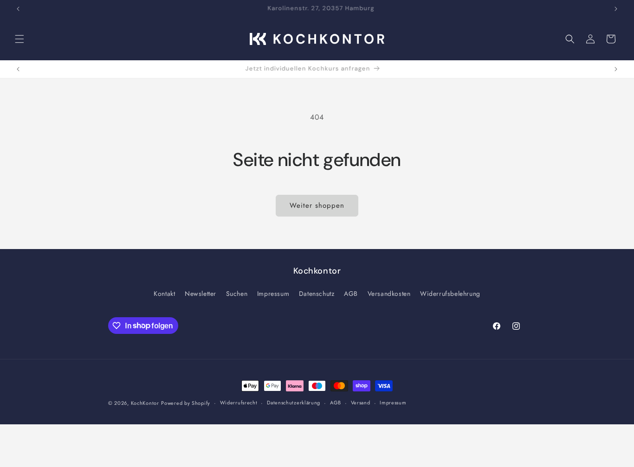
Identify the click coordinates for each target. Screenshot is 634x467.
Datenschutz (317, 293)
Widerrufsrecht (239, 402)
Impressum (273, 293)
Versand (360, 402)
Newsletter (200, 293)
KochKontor (145, 403)
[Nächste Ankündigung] (616, 9)
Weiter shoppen (317, 205)
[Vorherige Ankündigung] (18, 9)
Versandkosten (389, 293)
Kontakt (164, 293)
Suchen (237, 293)
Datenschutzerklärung (293, 402)
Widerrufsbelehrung (450, 293)
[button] (19, 39)
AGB (351, 293)
